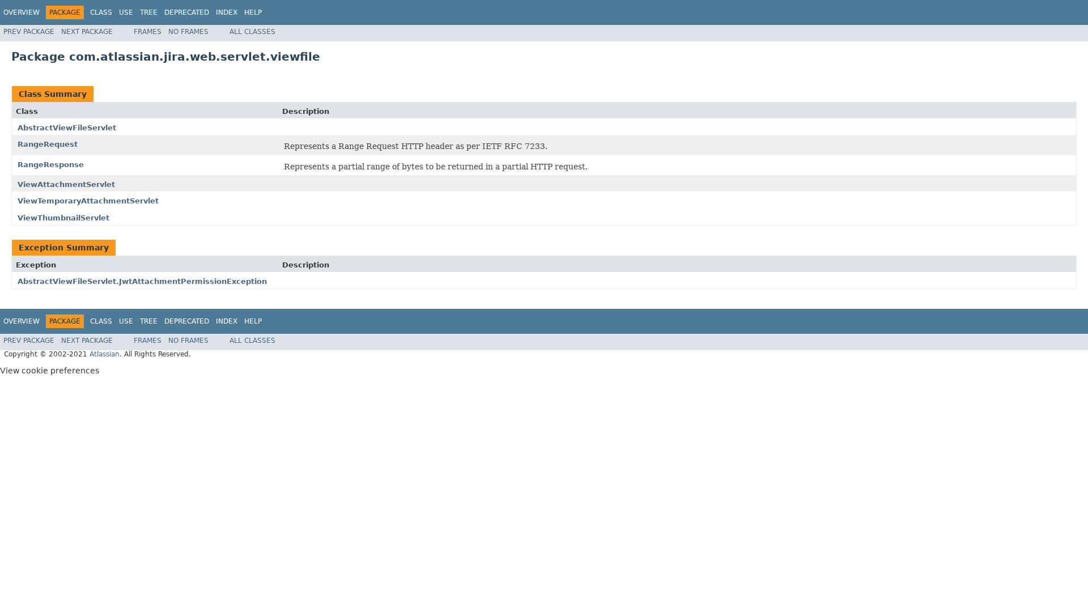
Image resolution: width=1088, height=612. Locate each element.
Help (253, 12)
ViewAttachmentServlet (66, 184)
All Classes (252, 32)
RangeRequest (48, 144)
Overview (21, 12)
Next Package (87, 32)
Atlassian (105, 354)
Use (126, 12)
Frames (148, 32)
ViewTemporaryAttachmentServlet (88, 201)
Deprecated (186, 12)
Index (226, 12)
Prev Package (28, 32)
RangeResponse (51, 164)
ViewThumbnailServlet (63, 218)
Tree (149, 12)
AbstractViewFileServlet (67, 128)
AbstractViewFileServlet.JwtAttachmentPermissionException (142, 281)
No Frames (188, 32)
